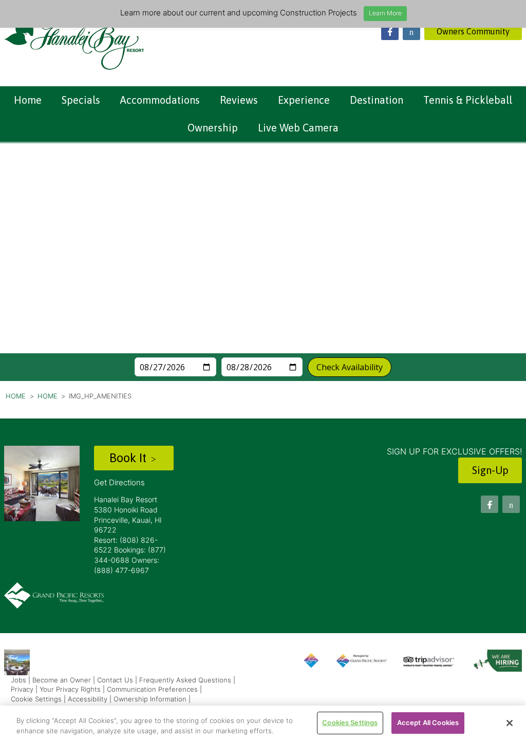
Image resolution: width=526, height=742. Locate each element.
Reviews (239, 100)
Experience (304, 100)
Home (28, 100)
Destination (376, 100)
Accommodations (160, 100)
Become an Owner (61, 680)
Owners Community (473, 31)
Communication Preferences (152, 689)
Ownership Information (150, 699)
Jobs (18, 680)
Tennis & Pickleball (467, 100)
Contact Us (115, 680)
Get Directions (119, 482)
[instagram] (411, 31)
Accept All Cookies (428, 722)
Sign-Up (490, 470)
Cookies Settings (350, 722)
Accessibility (87, 699)
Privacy (22, 689)
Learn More (385, 13)
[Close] (509, 723)
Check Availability (349, 367)
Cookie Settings (36, 699)
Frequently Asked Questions (185, 680)
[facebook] (390, 31)
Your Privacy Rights (70, 689)
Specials (81, 100)
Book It (129, 458)
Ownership (212, 128)
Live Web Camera (298, 128)
